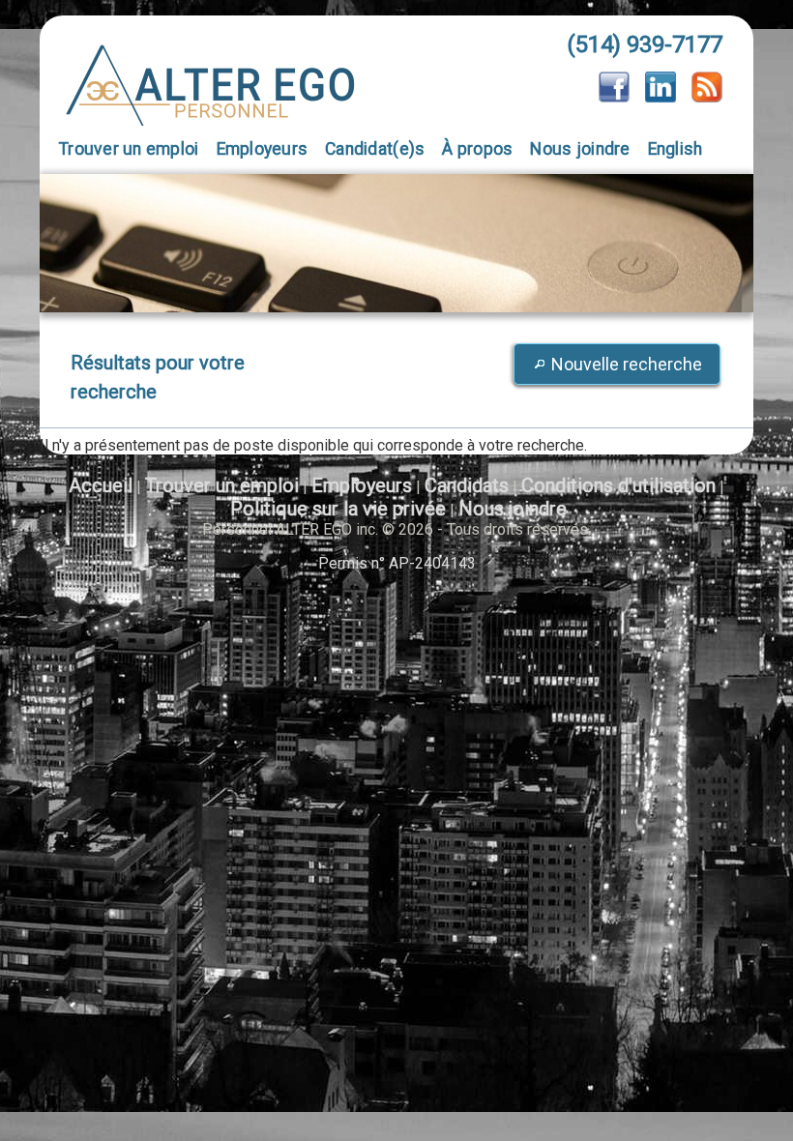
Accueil (100, 485)
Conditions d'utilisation (618, 485)
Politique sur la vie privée (338, 508)
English (675, 149)
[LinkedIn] (660, 97)
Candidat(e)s (375, 149)
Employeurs (262, 149)
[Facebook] (614, 97)
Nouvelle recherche (626, 364)
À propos (477, 149)
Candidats (467, 485)
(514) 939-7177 (644, 44)
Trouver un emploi (129, 149)
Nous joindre (580, 149)
